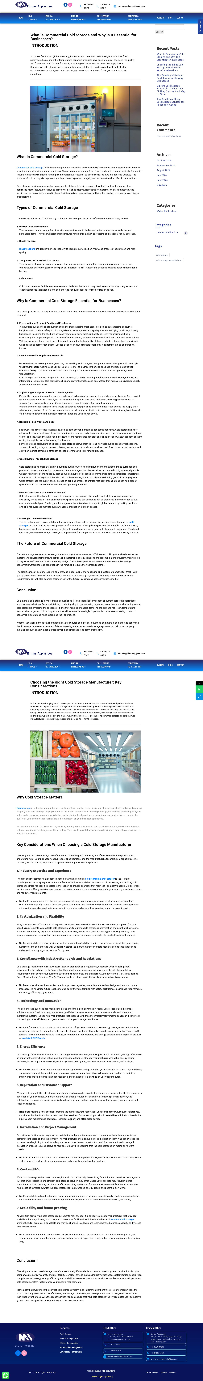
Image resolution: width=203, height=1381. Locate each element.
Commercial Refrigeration (71, 1352)
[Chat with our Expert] (199, 689)
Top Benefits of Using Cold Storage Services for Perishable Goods (170, 102)
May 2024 (162, 184)
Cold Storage (65, 1334)
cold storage (162, 255)
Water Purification (166, 211)
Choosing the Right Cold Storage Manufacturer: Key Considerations (170, 67)
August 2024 (163, 170)
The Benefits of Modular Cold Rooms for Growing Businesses (170, 78)
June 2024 (162, 180)
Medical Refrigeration (69, 1338)
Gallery (160, 18)
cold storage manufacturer (169, 260)
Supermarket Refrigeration (71, 1347)
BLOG (170, 18)
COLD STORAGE (31, 18)
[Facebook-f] (66, 5)
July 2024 (162, 175)
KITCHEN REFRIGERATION (77, 18)
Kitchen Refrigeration (69, 1343)
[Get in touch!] (199, 696)
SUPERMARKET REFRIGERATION (103, 18)
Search (159, 31)
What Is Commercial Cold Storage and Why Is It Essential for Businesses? (170, 57)
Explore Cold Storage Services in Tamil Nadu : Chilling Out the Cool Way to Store (171, 90)
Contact (180, 18)
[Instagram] (70, 5)
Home (21, 18)
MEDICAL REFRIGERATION (52, 18)
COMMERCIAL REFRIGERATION (134, 18)
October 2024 (164, 160)
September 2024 (166, 165)
